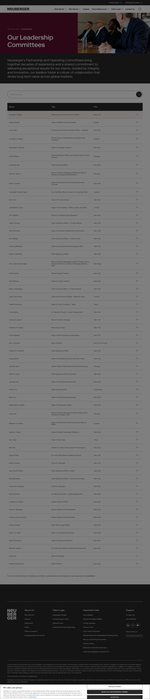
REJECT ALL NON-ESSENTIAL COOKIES (115, 692)
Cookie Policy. (32, 697)
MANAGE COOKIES (114, 686)
